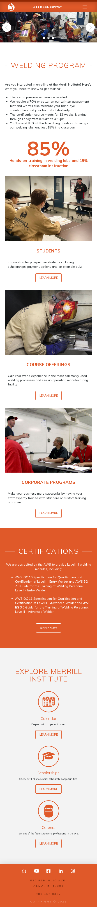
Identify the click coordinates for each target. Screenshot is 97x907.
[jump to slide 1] (44, 38)
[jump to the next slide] (90, 27)
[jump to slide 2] (48, 38)
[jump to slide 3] (53, 38)
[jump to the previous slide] (6, 27)
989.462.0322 (48, 894)
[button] (85, 7)
